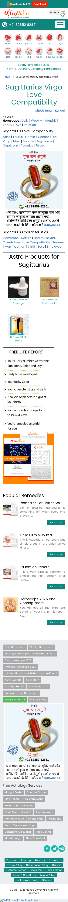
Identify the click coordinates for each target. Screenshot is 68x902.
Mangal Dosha (13, 792)
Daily (25, 120)
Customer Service (16, 870)
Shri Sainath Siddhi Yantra (50, 301)
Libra (16, 141)
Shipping (25, 860)
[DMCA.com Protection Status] (19, 900)
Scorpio (28, 141)
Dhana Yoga (35, 818)
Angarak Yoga (44, 812)
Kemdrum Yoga (14, 818)
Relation (30, 125)
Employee (54, 246)
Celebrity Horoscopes (46, 69)
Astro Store (32, 680)
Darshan (23, 69)
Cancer (43, 137)
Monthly (50, 120)
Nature (26, 238)
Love (18, 125)
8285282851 (52, 225)
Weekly (36, 120)
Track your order (15, 699)
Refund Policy (47, 875)
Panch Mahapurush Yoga (20, 825)
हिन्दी (62, 16)
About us (40, 860)
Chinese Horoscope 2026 (20, 667)
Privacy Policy (37, 699)
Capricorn (10, 145)
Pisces (40, 145)
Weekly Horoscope (41, 647)
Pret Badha (54, 818)
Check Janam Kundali (50, 110)
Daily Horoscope (15, 647)
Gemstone (11, 238)
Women (19, 246)
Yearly (7, 125)
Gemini (30, 137)
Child (31, 246)
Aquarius (26, 145)
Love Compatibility (36, 242)
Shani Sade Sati (35, 838)
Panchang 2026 (38, 686)
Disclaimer (36, 870)
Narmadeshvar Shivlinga (18, 301)
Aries (6, 137)
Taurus (18, 137)
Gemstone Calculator (18, 832)
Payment (11, 860)
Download (40, 4)
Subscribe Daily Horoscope (21, 693)
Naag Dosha (43, 832)
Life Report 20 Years (18, 338)
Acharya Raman (15, 686)
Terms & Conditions (24, 875)
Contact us (55, 860)
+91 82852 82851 (21, 24)
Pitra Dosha (12, 799)
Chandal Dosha (36, 792)
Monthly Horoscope (17, 653)
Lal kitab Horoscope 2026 (20, 673)
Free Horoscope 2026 (18, 660)
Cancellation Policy (37, 865)
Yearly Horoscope (44, 653)
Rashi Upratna (54, 870)
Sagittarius (44, 141)
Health (39, 238)
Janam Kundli (48, 673)
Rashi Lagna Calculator (19, 805)
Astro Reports (13, 680)
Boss (40, 246)
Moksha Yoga (13, 838)
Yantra (11, 69)
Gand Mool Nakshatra (18, 812)
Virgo (7, 141)
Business (58, 242)
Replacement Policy (27, 880)
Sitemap (47, 880)
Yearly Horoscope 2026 (34, 65)
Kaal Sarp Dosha (33, 799)
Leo (54, 137)
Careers (56, 865)
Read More (56, 522)
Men (8, 246)
